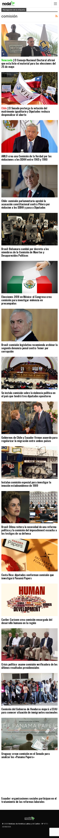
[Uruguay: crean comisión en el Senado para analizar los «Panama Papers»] (29, 734)
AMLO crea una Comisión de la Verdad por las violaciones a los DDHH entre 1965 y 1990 (26, 157)
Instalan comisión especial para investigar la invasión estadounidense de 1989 (26, 484)
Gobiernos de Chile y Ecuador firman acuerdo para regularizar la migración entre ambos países (29, 439)
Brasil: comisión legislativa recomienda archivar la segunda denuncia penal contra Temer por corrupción (29, 348)
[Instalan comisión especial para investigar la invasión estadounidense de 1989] (29, 462)
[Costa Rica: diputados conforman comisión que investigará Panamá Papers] (29, 555)
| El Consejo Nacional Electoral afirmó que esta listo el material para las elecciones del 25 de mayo (28, 63)
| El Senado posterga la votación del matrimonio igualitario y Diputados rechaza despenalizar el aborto (25, 111)
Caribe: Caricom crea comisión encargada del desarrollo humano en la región (26, 621)
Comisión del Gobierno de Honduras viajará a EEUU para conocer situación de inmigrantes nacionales (29, 710)
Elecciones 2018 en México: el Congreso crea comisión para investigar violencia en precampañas (26, 300)
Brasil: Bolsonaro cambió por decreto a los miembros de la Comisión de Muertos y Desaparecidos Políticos (25, 252)
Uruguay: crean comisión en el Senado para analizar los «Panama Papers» (25, 755)
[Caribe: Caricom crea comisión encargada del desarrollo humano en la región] (29, 600)
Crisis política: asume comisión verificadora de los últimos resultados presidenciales (29, 666)
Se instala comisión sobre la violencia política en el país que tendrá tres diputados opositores (28, 394)
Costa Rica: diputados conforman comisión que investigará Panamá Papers (27, 576)
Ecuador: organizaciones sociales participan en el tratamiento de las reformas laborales (29, 800)
